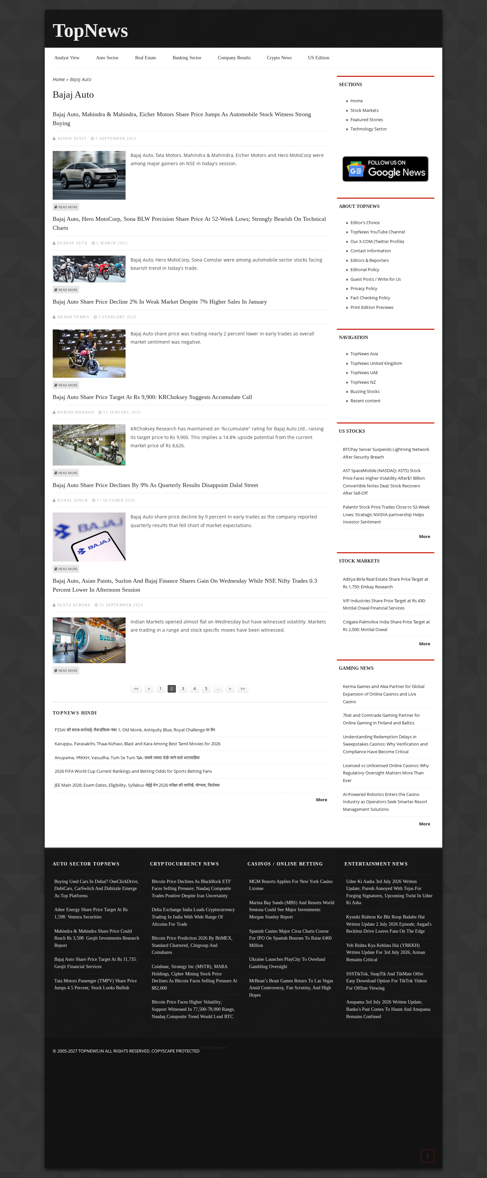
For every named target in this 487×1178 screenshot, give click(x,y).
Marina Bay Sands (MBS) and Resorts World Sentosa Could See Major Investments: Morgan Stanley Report (291, 909)
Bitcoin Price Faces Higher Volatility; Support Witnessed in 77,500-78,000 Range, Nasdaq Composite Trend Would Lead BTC (193, 1009)
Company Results (234, 57)
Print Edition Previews (372, 307)
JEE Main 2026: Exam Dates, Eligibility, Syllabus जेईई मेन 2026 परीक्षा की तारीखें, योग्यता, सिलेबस (137, 785)
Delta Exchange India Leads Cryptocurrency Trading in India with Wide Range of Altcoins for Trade (193, 916)
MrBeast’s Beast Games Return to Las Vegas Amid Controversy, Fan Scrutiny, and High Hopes (291, 988)
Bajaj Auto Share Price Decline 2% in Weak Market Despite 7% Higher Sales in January (160, 301)
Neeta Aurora (74, 605)
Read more (68, 207)
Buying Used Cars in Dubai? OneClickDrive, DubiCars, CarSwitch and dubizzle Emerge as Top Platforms (96, 888)
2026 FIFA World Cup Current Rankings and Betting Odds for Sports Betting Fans (133, 771)
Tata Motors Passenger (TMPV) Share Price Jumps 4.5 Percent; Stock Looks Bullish (95, 984)
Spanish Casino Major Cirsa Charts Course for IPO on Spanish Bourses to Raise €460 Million (290, 938)
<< (136, 688)
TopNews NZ (363, 382)
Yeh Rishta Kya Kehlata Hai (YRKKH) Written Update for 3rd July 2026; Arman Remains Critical (385, 952)
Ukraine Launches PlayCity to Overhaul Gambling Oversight (287, 963)
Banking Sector (187, 57)
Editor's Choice (365, 222)
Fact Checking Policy (370, 298)
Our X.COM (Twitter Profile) (377, 241)
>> (243, 688)
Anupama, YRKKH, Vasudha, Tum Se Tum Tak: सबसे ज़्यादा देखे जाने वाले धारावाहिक (127, 758)
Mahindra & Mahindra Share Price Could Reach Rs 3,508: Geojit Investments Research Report (96, 938)
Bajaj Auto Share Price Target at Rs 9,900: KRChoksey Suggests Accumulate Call (152, 397)
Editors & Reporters (370, 260)
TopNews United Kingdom (376, 363)
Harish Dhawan (75, 412)
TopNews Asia (364, 354)
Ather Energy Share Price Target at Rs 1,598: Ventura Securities (91, 913)
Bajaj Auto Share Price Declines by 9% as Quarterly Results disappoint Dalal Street (155, 485)
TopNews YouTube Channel (378, 232)
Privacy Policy (364, 288)
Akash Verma (73, 317)
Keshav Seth (72, 243)
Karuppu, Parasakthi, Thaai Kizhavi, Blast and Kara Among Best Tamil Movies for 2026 (137, 744)
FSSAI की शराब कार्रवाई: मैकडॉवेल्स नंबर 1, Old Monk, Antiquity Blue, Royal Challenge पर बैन (135, 730)
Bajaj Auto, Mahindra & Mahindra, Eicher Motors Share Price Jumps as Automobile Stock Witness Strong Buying (182, 118)
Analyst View (67, 57)
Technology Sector (369, 129)
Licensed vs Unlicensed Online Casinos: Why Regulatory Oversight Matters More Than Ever (386, 772)
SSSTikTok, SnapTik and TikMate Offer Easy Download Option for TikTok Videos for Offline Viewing (386, 981)
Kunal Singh (72, 500)
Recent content (366, 401)
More (321, 800)
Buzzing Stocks (365, 391)
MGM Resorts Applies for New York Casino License (291, 885)
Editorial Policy (365, 269)
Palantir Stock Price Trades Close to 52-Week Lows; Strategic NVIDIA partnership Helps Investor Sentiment (386, 514)
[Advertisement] (243, 1101)
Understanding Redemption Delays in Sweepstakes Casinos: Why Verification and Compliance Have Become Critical (385, 744)
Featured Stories (367, 120)
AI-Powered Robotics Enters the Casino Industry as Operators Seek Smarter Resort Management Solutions (385, 801)
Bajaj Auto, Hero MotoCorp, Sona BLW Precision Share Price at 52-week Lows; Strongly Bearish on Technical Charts (189, 223)
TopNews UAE (364, 372)
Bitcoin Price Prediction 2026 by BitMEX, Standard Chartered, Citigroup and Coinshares (192, 945)
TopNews (90, 30)
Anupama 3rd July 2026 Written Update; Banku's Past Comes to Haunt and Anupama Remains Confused (388, 1009)
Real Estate (145, 57)
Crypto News (279, 57)
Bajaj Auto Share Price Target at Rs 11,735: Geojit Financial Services (95, 963)
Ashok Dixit (72, 138)
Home (59, 79)
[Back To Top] (427, 1155)
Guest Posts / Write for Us (376, 279)
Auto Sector (107, 57)
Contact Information (371, 251)
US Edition (318, 57)
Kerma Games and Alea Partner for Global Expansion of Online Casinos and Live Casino (383, 693)
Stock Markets (365, 110)
